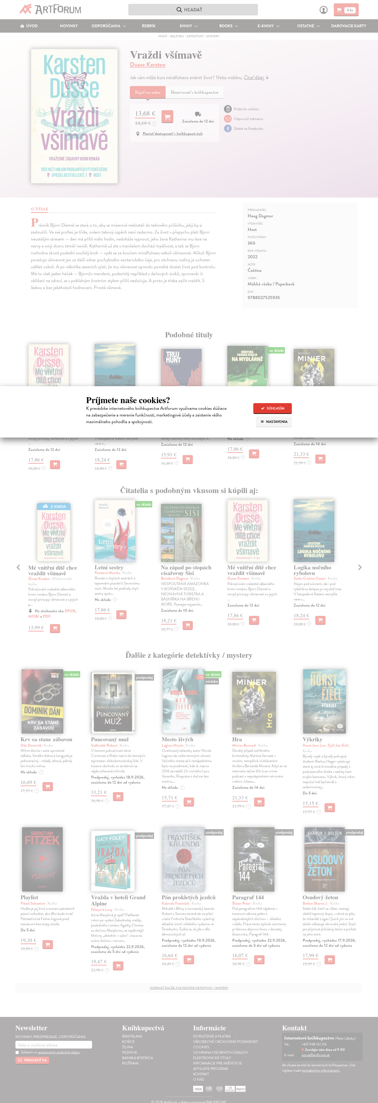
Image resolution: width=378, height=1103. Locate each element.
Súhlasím (275, 408)
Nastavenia (276, 421)
